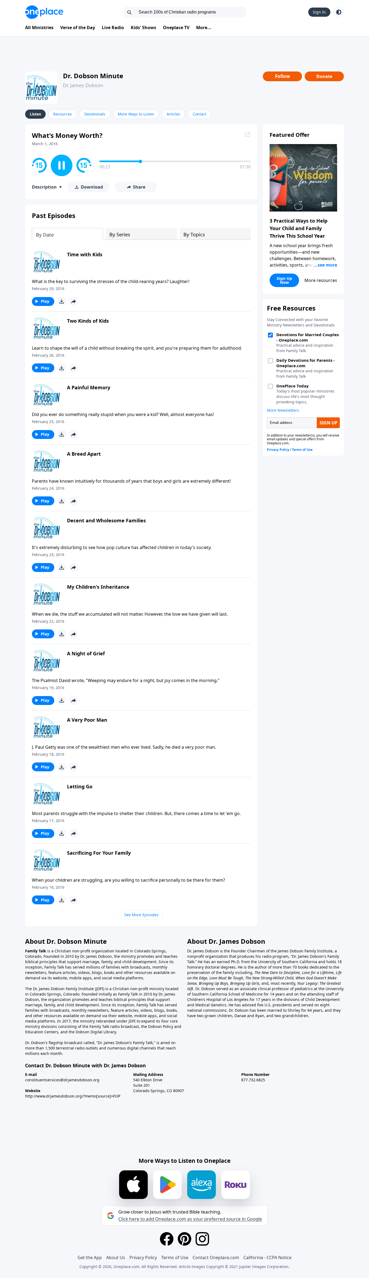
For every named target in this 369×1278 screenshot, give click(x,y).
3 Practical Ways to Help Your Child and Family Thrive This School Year (298, 228)
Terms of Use (174, 1257)
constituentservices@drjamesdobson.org (62, 1079)
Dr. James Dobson (83, 85)
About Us (115, 1257)
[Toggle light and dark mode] (339, 12)
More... (203, 27)
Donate (324, 76)
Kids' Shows (143, 27)
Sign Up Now (284, 280)
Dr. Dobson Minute (93, 75)
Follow (282, 76)
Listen (35, 114)
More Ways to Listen (136, 114)
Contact (199, 114)
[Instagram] (202, 1239)
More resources (320, 280)
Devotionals (94, 114)
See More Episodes (141, 914)
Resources (62, 114)
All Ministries (39, 27)
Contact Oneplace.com (216, 1257)
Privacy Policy (143, 1257)
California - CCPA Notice (267, 1257)
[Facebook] (166, 1239)
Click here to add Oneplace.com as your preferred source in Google (190, 1219)
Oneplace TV (176, 27)
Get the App (90, 1257)
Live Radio (113, 27)
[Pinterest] (184, 1239)
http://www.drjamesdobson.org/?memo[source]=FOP (72, 1096)
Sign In (319, 12)
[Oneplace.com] (44, 12)
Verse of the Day (77, 27)
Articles (173, 114)
